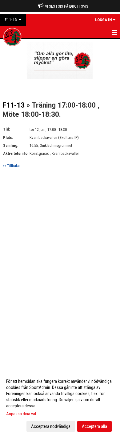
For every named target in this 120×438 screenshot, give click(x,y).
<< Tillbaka (11, 165)
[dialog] (60, 403)
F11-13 (13, 105)
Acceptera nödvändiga (50, 426)
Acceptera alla (94, 426)
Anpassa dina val (21, 413)
